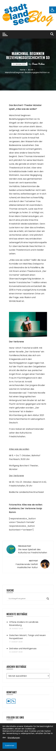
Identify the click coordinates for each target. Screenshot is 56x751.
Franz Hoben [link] (38, 63)
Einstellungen (14, 737)
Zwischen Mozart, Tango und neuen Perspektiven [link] (27, 637)
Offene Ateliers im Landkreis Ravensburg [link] (23, 624)
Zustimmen (9, 745)
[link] (52, 9)
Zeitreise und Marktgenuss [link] (22, 648)
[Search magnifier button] (48, 598)
